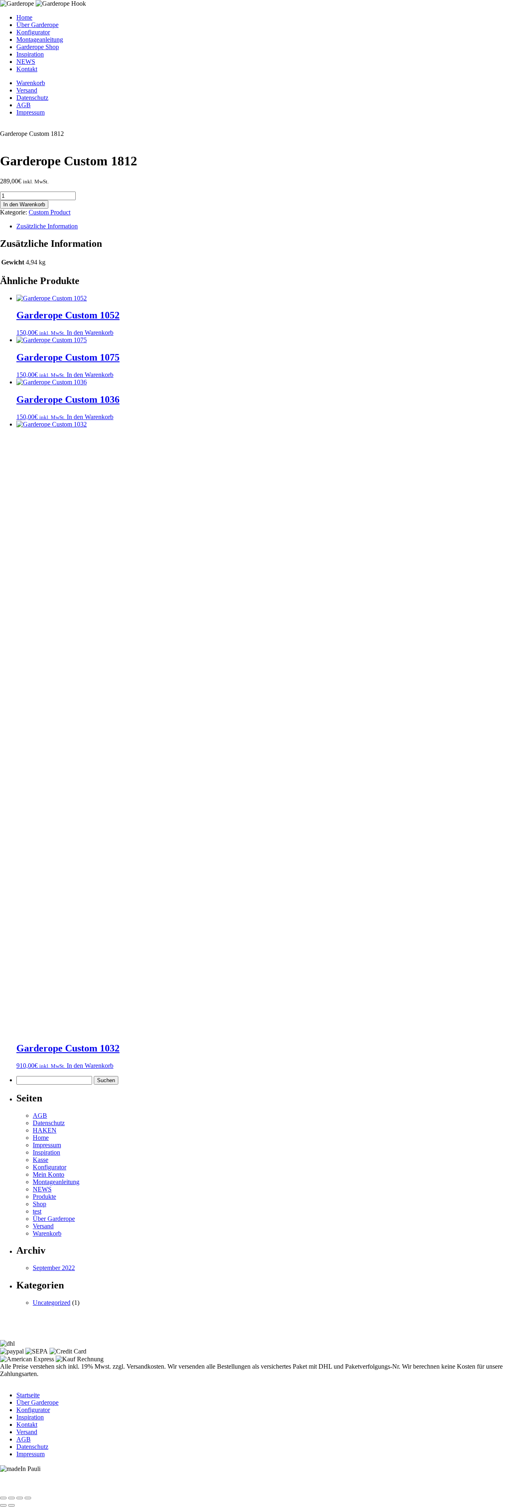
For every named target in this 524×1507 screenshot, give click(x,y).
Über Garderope (37, 24)
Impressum (30, 112)
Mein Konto (48, 1174)
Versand (26, 90)
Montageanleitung (39, 39)
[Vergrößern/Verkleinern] (3, 1498)
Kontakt (26, 68)
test (37, 1211)
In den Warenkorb (24, 204)
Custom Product (49, 212)
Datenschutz (32, 97)
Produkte (44, 1196)
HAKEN (44, 1130)
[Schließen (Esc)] (28, 1498)
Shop (39, 1203)
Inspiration (30, 54)
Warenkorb (30, 82)
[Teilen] (19, 1498)
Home (24, 17)
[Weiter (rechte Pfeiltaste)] (11, 1505)
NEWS (25, 61)
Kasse (40, 1159)
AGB (23, 105)
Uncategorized (51, 1302)
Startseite (28, 1395)
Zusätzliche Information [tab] (47, 226)
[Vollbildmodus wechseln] (11, 1498)
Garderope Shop (37, 46)
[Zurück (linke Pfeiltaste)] (3, 1505)
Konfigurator (33, 32)
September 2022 (54, 1267)
